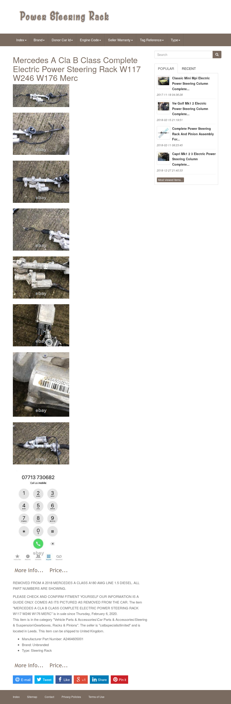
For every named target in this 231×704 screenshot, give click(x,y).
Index (20, 39)
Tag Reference (151, 39)
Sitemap (32, 697)
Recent (189, 68)
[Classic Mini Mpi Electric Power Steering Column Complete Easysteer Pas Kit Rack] (163, 82)
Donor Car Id (61, 39)
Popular (166, 68)
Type (174, 39)
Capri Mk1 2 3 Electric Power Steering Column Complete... (194, 159)
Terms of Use (96, 697)
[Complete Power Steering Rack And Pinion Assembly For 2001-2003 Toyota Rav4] (163, 132)
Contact (49, 697)
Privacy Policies (71, 697)
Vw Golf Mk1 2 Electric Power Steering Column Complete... (190, 108)
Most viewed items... (170, 180)
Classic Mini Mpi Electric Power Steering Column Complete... (191, 83)
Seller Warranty (119, 39)
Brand (38, 39)
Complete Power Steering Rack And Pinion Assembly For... (193, 134)
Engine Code (89, 39)
